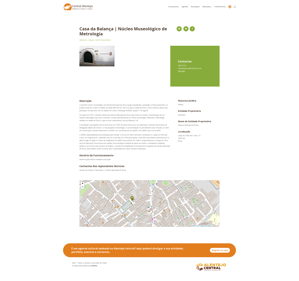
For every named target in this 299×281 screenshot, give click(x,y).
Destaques (195, 7)
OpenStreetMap (206, 226)
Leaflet (196, 226)
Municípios (207, 7)
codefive (93, 266)
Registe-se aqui (220, 250)
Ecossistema (173, 7)
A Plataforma (219, 7)
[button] (132, 198)
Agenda (185, 7)
